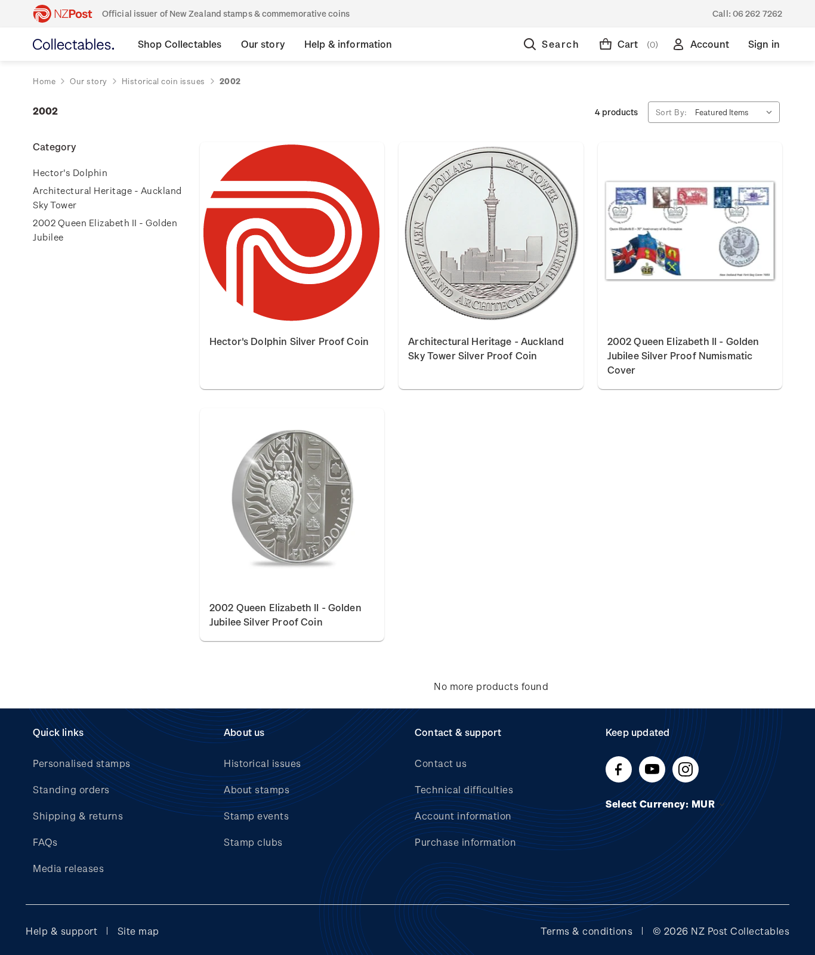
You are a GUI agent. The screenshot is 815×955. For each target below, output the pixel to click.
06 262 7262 (757, 13)
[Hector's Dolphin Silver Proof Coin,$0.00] (292, 233)
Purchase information (465, 842)
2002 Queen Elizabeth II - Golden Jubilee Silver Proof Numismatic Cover (683, 355)
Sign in (764, 44)
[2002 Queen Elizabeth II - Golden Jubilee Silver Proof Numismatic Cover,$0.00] (690, 233)
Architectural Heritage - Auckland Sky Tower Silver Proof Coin (486, 348)
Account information (463, 815)
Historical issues (262, 763)
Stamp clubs (253, 842)
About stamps (256, 789)
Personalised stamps (82, 763)
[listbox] (736, 112)
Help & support (61, 930)
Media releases (68, 868)
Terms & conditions (586, 930)
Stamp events (256, 815)
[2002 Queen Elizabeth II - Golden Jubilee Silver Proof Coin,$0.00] (292, 499)
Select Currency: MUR (662, 803)
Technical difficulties (464, 789)
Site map (138, 930)
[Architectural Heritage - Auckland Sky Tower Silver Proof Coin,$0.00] (490, 233)
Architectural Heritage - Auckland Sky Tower (107, 197)
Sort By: (671, 111)
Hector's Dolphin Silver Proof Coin (289, 341)
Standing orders (71, 789)
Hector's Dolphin (70, 172)
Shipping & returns (78, 815)
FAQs (45, 842)
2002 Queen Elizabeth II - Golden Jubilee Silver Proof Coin (285, 614)
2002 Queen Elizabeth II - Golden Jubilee (105, 229)
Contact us (441, 763)
